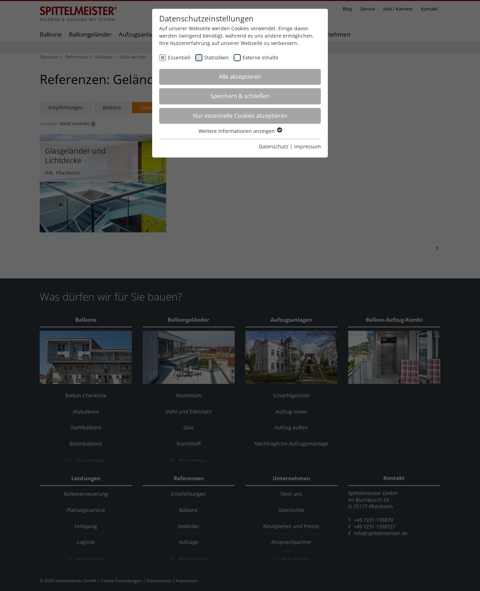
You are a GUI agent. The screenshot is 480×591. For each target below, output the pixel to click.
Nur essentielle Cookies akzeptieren (240, 116)
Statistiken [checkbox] (216, 57)
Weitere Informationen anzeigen (237, 131)
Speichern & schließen (240, 96)
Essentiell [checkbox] (179, 57)
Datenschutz (273, 146)
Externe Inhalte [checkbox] (260, 57)
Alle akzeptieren (240, 77)
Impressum (307, 146)
